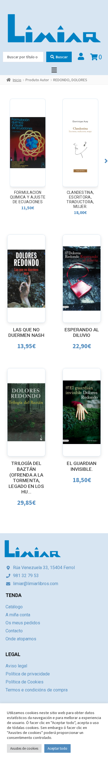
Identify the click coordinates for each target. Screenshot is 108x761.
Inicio (17, 79)
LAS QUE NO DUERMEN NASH (26, 332)
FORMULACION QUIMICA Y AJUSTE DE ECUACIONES (28, 197)
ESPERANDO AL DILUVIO (82, 332)
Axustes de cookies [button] (24, 748)
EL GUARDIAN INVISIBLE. (81, 466)
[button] (106, 160)
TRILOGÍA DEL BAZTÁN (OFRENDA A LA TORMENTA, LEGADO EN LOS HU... (26, 478)
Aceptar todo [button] (57, 748)
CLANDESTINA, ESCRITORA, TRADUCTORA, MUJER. (80, 199)
